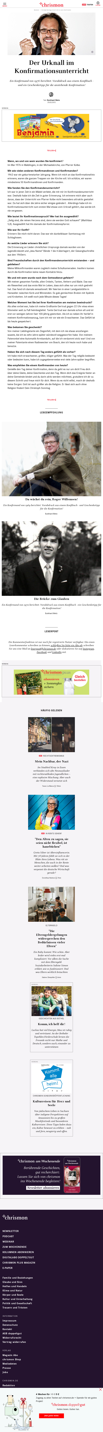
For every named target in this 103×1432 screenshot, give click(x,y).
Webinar (8, 1241)
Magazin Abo (10, 1355)
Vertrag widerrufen (14, 1342)
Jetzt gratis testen (51, 1416)
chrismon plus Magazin (19, 1262)
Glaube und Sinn (12, 1282)
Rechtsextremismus (53, 756)
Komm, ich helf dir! (51, 1024)
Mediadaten (10, 1363)
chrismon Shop (12, 1359)
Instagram (88, 649)
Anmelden (97, 4)
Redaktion (9, 1385)
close (100, 1389)
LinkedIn (57, 652)
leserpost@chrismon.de (43, 649)
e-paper (8, 1268)
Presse (7, 1368)
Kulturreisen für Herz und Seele (51, 1103)
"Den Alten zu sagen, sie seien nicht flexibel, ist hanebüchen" (51, 843)
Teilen (50, 150)
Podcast (8, 1236)
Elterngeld (51, 925)
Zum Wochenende (15, 1246)
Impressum (9, 1320)
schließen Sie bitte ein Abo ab (66, 645)
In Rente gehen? (54, 833)
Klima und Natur (13, 1290)
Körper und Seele (13, 1294)
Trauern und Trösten (15, 1307)
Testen (87, 5)
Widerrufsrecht (12, 1337)
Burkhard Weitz (53, 100)
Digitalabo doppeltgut (18, 1257)
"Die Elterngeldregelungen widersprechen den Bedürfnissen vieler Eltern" (51, 938)
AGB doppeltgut (12, 1333)
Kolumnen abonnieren (18, 1252)
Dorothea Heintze (48, 878)
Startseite (36, 10)
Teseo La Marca (48, 786)
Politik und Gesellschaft (17, 1303)
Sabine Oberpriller (48, 977)
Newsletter (11, 1231)
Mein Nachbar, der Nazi (51, 761)
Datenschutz (10, 1325)
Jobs (5, 1372)
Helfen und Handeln (15, 1286)
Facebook (42, 652)
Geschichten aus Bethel (51, 1018)
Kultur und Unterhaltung (18, 1299)
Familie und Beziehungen (18, 1277)
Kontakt (7, 1329)
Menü (5, 6)
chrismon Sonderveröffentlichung (51, 1096)
